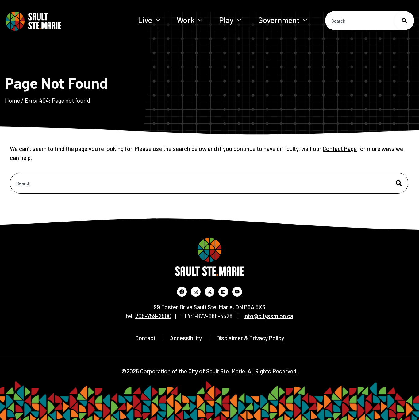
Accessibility (186, 337)
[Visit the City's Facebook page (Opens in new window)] (182, 292)
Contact (145, 337)
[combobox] (369, 20)
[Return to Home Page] (52, 21)
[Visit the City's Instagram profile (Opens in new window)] (196, 292)
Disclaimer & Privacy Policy (250, 337)
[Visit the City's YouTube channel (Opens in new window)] (237, 292)
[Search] (404, 20)
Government (278, 20)
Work (185, 20)
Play (226, 20)
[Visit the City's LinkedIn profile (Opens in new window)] (223, 292)
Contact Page (340, 148)
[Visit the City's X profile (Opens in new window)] (209, 292)
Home (12, 100)
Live (145, 20)
